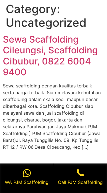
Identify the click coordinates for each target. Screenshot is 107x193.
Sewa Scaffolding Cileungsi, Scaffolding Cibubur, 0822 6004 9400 (50, 55)
